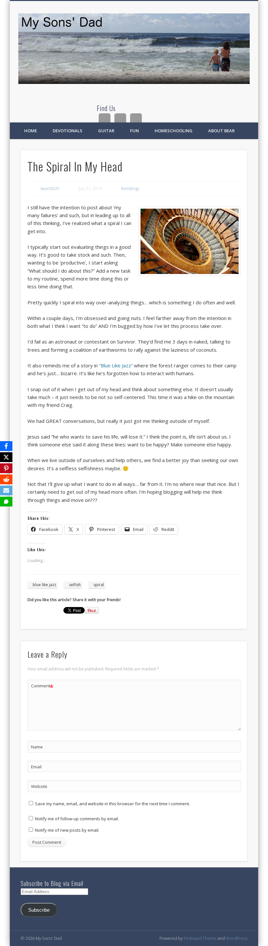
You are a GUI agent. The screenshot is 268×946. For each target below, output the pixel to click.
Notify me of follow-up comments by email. (77, 819)
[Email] (6, 490)
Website (39, 786)
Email (36, 767)
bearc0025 (50, 188)
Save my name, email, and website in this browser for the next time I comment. (112, 804)
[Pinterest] (6, 468)
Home (30, 131)
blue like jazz (44, 584)
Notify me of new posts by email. (67, 830)
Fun (134, 131)
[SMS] (6, 501)
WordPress (236, 938)
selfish (75, 584)
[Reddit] (6, 479)
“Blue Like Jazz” (116, 365)
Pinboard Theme (200, 938)
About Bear (221, 131)
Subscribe (39, 910)
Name (37, 747)
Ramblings (130, 188)
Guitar (106, 131)
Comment (42, 687)
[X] (6, 457)
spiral (98, 584)
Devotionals (67, 131)
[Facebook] (6, 446)
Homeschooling (174, 131)
